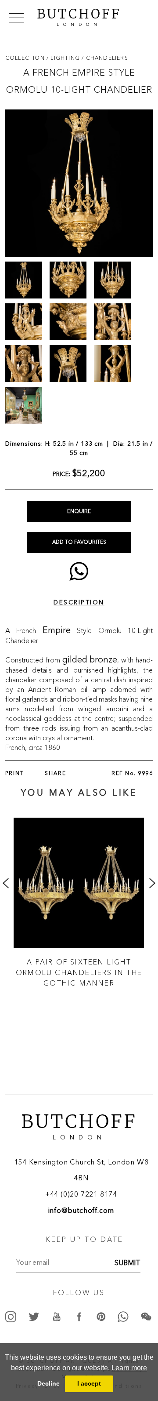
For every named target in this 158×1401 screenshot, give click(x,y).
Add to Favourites (79, 542)
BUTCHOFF (79, 16)
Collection (26, 58)
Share (55, 773)
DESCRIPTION (79, 603)
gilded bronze (90, 660)
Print (14, 773)
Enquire (79, 511)
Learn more (129, 1368)
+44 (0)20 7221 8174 (81, 1194)
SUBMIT (127, 1263)
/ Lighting (64, 58)
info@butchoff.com (81, 1211)
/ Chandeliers (105, 58)
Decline (48, 1383)
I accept (89, 1383)
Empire (57, 630)
